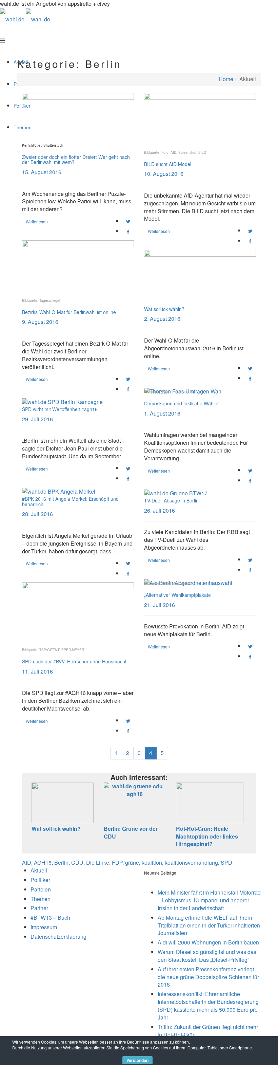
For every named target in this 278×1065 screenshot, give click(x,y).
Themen (41, 899)
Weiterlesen (37, 221)
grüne (132, 862)
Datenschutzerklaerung (58, 936)
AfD (26, 862)
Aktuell (39, 870)
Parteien (41, 889)
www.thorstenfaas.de (177, 391)
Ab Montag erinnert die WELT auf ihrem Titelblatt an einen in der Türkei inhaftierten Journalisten (209, 925)
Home (226, 79)
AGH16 (43, 862)
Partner (39, 908)
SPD (226, 862)
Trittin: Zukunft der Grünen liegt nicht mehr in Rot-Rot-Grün (208, 1031)
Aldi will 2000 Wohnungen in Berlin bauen (208, 942)
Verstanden (137, 1060)
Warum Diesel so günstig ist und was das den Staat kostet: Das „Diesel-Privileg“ (207, 955)
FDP (117, 862)
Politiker (40, 880)
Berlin (61, 862)
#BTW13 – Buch (50, 917)
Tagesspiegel (49, 300)
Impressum (44, 927)
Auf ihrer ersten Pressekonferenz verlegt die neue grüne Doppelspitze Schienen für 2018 (208, 977)
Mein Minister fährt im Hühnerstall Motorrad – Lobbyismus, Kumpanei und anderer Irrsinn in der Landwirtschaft (209, 900)
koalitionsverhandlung (191, 862)
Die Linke (97, 862)
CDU (77, 862)
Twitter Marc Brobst (176, 583)
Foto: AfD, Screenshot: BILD (183, 152)
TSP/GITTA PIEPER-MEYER (61, 649)
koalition (152, 862)
